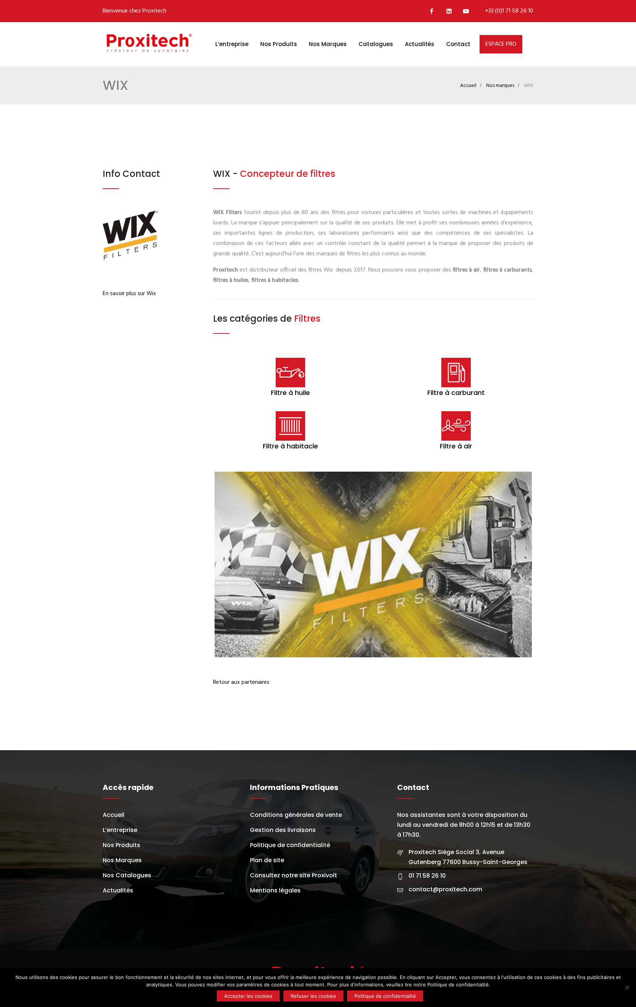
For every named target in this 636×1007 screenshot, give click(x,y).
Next (543, 564)
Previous (203, 564)
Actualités (419, 44)
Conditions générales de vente (296, 816)
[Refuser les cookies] (626, 987)
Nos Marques (328, 44)
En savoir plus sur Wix (129, 293)
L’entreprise (231, 44)
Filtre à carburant (456, 392)
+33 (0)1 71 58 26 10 (509, 11)
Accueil (468, 85)
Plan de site (267, 861)
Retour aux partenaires (241, 684)
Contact (458, 44)
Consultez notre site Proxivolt (293, 877)
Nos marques (500, 85)
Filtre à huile (290, 392)
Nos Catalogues (127, 877)
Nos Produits (278, 44)
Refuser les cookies (313, 996)
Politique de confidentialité (290, 846)
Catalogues (375, 44)
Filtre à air (456, 446)
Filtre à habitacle (290, 446)
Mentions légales (275, 892)
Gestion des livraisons (283, 831)
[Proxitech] (149, 44)
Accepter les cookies (248, 996)
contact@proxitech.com (445, 891)
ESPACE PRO (500, 44)
